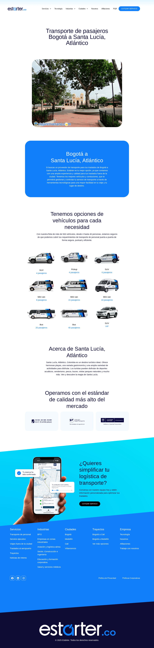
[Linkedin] (18, 578)
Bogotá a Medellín (100, 539)
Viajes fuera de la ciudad (21, 544)
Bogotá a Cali (98, 534)
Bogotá (68, 534)
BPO (39, 534)
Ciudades (82, 9)
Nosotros (94, 9)
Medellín (69, 539)
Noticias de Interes (18, 558)
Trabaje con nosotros (129, 548)
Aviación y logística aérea (48, 547)
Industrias (69, 9)
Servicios (45, 9)
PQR (115, 9)
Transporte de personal (20, 534)
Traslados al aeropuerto (20, 548)
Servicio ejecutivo (18, 539)
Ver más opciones (100, 544)
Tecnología (58, 9)
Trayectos (14, 553)
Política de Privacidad (107, 578)
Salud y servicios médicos (49, 567)
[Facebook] (12, 578)
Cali (66, 544)
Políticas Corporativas (131, 578)
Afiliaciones (105, 9)
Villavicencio (70, 548)
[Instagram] (23, 578)
